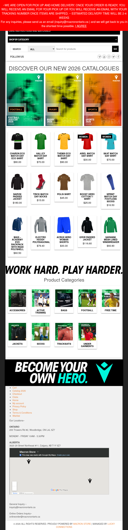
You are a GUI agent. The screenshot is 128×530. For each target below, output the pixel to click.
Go (115, 48)
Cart (14, 387)
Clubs (15, 397)
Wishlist (16, 415)
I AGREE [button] (81, 26)
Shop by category (19, 39)
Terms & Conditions (22, 412)
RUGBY (53, 109)
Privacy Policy (19, 406)
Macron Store (82, 523)
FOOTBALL (16, 109)
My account (18, 403)
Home (15, 400)
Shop (15, 409)
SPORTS (92, 109)
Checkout (17, 393)
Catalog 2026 (19, 390)
